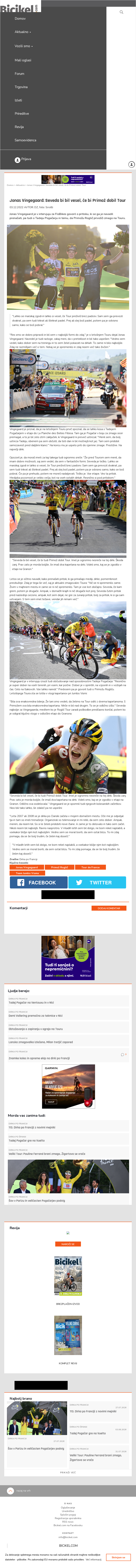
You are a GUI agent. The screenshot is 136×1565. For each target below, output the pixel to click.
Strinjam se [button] (118, 1557)
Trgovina (21, 87)
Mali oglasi (23, 60)
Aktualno (22, 32)
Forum (19, 73)
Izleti (18, 100)
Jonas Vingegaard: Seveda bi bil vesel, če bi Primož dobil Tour (56, 185)
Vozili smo (23, 46)
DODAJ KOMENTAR (109, 908)
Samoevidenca (25, 140)
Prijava (25, 159)
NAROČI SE (68, 1244)
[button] (93, 1559)
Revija (19, 127)
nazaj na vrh (23, 1491)
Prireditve (22, 113)
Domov (20, 18)
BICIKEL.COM (68, 1546)
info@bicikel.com (68, 1537)
